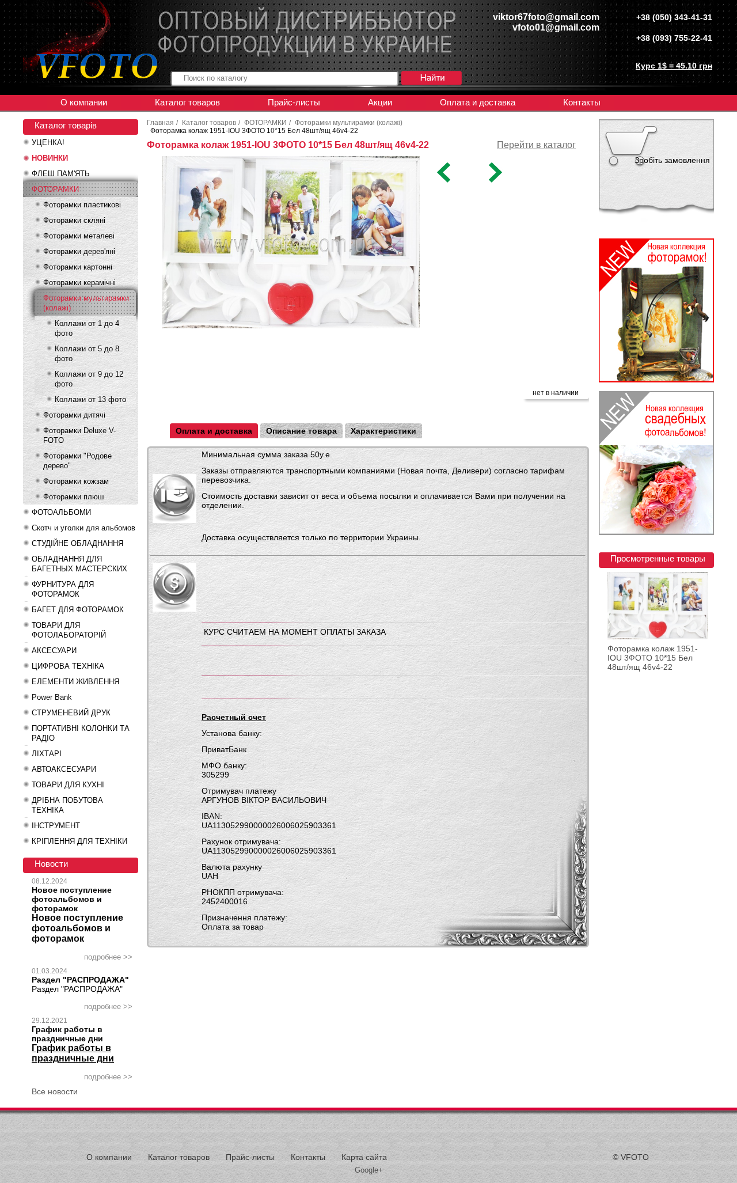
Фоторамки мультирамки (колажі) (86, 303)
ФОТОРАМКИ (55, 189)
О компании (83, 102)
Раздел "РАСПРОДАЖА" (80, 979)
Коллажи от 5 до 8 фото (87, 353)
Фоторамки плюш (73, 496)
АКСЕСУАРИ (54, 650)
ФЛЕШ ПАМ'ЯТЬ (61, 173)
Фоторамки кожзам (76, 481)
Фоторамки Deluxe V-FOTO (79, 435)
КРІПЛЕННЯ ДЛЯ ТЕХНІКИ (79, 841)
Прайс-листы (294, 102)
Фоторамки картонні (77, 267)
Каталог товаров (187, 102)
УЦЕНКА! (48, 142)
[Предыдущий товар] (445, 179)
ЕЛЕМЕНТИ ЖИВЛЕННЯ (75, 681)
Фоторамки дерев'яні (79, 251)
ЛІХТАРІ (47, 753)
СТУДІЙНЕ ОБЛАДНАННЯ (77, 543)
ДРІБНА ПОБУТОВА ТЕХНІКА (67, 805)
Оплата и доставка (477, 102)
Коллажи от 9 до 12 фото (89, 379)
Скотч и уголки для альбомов (83, 528)
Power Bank (52, 697)
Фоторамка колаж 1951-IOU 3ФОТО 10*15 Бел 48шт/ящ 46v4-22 (652, 658)
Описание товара (301, 430)
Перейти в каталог (536, 145)
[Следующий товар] (494, 179)
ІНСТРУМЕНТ (56, 825)
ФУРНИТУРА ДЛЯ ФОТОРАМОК (63, 589)
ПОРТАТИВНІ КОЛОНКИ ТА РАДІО (81, 733)
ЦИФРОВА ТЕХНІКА (68, 666)
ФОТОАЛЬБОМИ (61, 512)
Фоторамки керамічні (79, 282)
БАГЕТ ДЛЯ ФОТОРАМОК (78, 609)
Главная (160, 123)
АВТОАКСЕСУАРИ (64, 769)
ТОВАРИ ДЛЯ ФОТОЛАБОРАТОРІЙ (69, 630)
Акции (380, 102)
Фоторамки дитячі (74, 415)
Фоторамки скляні (74, 220)
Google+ (369, 1170)
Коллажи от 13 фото (90, 399)
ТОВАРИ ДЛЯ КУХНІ (68, 784)
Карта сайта (364, 1157)
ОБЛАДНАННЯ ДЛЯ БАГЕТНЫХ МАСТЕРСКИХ (79, 564)
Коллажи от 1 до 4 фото (87, 328)
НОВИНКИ (50, 158)
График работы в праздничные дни (67, 1034)
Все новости (55, 1091)
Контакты (582, 102)
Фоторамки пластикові (82, 204)
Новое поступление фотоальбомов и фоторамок (72, 899)
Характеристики (383, 430)
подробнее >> (108, 957)
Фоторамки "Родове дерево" (77, 461)
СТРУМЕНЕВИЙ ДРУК (71, 712)
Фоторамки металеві (79, 236)
